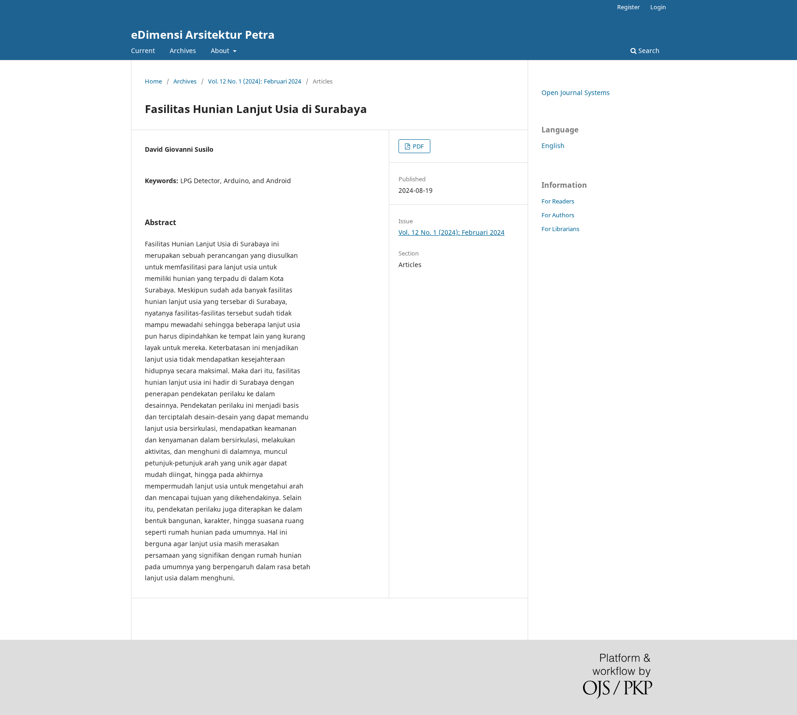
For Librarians (560, 229)
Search (648, 50)
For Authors (557, 215)
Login (658, 7)
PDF (417, 146)
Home (153, 81)
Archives (183, 50)
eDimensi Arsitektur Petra (203, 34)
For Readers (557, 201)
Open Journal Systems (575, 92)
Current (143, 50)
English (553, 145)
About (221, 50)
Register (628, 7)
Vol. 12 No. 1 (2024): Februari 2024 (254, 81)
